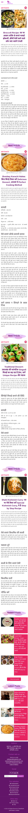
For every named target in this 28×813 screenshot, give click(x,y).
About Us (14, 801)
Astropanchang (15, 787)
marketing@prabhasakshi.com (14, 761)
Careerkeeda (14, 789)
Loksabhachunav (14, 785)
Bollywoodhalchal (14, 794)
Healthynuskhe (15, 790)
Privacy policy (15, 802)
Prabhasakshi (14, 783)
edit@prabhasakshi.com (14, 759)
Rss (14, 804)
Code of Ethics (14, 764)
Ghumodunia (14, 792)
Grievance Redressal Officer (14, 763)
